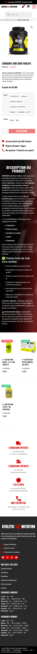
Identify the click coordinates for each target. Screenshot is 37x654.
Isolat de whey (13, 20)
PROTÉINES (6, 20)
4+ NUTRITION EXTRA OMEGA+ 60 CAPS (27, 362)
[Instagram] (7, 557)
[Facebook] (3, 557)
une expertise (18, 503)
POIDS (5, 119)
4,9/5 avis (18, 484)
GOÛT (5, 95)
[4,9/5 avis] (18, 480)
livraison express (18, 466)
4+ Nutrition (6, 368)
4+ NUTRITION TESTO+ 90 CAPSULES (7, 407)
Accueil (1, 20)
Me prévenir (21, 131)
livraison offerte (18, 447)
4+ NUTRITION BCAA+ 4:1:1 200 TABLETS (8, 362)
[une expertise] (18, 498)
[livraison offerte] (18, 443)
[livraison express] (18, 461)
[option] (14, 96)
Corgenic (12, 67)
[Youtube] (16, 557)
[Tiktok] (12, 557)
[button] (34, 7)
